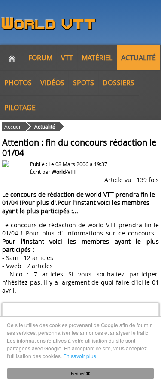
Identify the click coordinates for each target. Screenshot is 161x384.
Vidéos (52, 82)
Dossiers (118, 82)
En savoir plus (79, 355)
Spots (83, 82)
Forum (40, 57)
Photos (18, 82)
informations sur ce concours (110, 233)
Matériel (97, 57)
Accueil (12, 126)
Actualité (138, 57)
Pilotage (20, 107)
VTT (67, 57)
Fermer (78, 373)
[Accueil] (12, 57)
